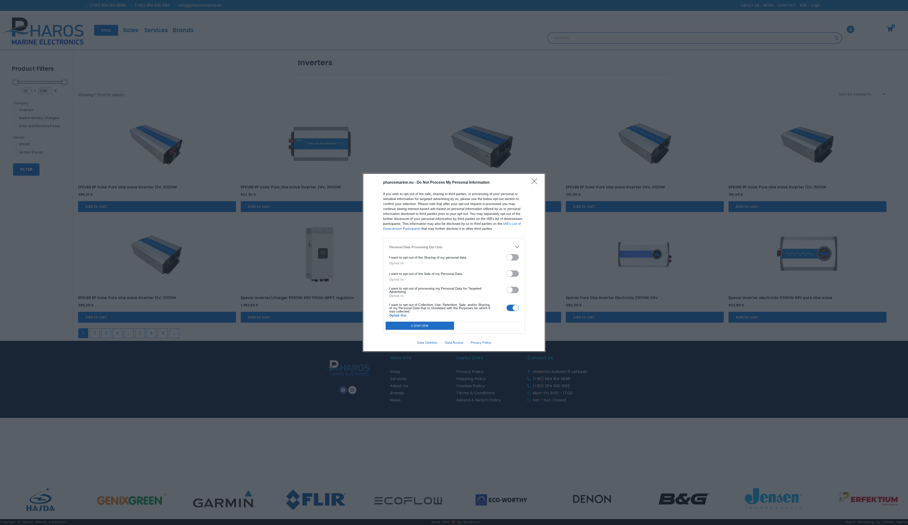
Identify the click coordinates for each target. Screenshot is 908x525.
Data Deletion (427, 342)
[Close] (535, 182)
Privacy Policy (481, 342)
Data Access (454, 342)
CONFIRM (420, 326)
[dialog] (454, 262)
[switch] (512, 257)
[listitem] (454, 246)
